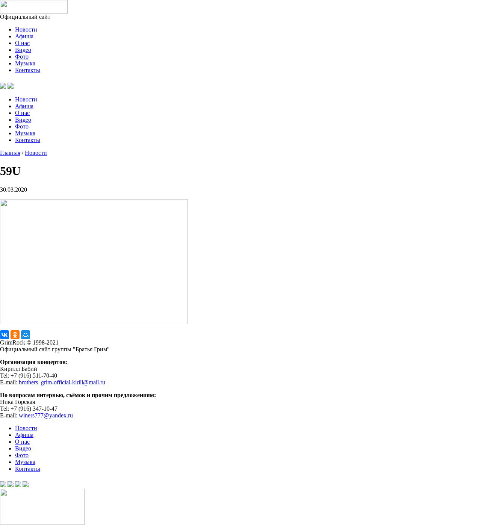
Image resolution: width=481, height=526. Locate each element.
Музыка (25, 63)
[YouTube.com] (19, 86)
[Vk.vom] (3, 86)
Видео (23, 50)
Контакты (27, 70)
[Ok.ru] (11, 86)
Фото (22, 56)
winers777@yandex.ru (46, 415)
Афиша (24, 36)
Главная (10, 153)
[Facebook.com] (11, 485)
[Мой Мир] (25, 334)
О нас (22, 43)
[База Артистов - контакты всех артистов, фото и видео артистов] (42, 523)
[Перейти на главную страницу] (34, 11)
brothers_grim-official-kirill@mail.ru (62, 382)
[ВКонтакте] (4, 334)
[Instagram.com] (26, 485)
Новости (26, 29)
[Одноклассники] (15, 334)
